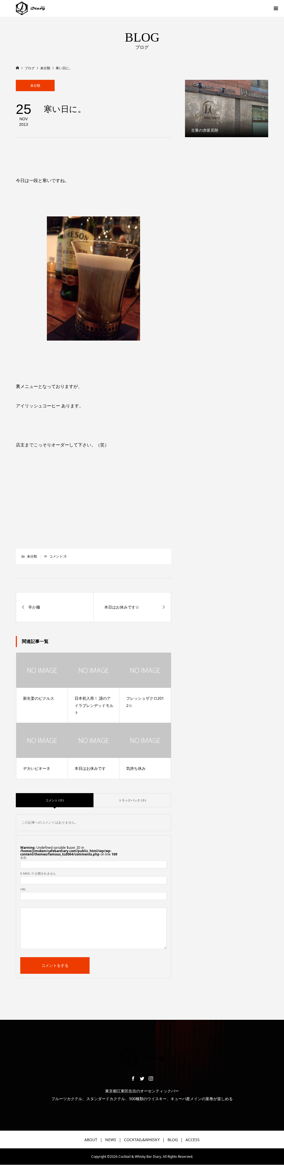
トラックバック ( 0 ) (132, 800)
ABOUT (90, 1139)
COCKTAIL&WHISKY (142, 1139)
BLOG (173, 1139)
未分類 (35, 85)
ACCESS (193, 1139)
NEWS (110, 1139)
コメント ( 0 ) (54, 800)
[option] (226, 108)
